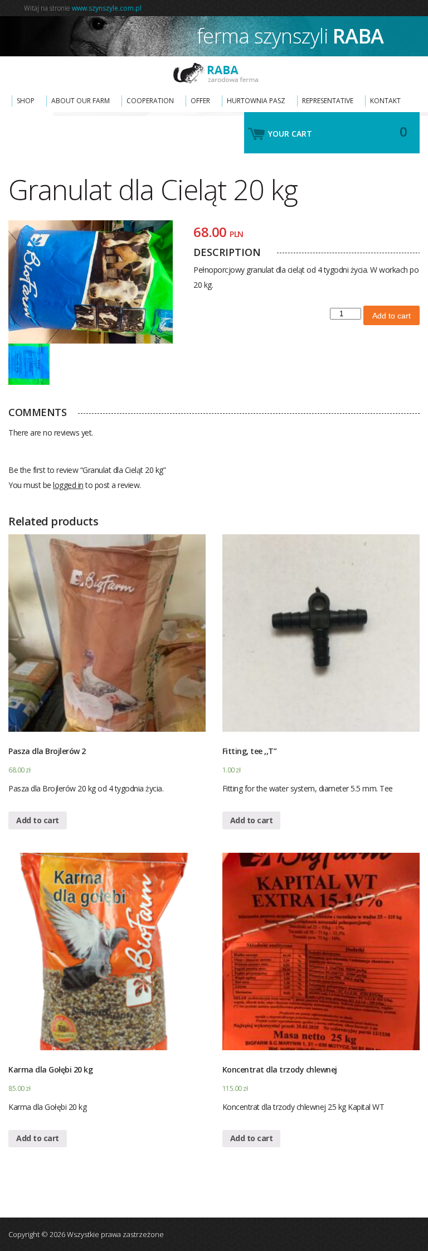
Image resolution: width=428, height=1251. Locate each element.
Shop (26, 100)
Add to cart (391, 315)
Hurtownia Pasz (256, 100)
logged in (68, 485)
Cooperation (150, 100)
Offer (200, 100)
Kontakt (385, 100)
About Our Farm (80, 100)
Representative (327, 100)
